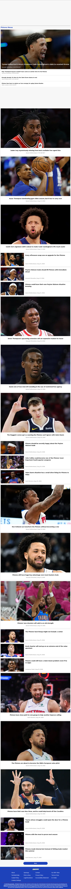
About (13, 872)
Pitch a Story (27, 875)
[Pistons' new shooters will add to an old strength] (35, 604)
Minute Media (11, 884)
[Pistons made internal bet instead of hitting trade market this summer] (35, 853)
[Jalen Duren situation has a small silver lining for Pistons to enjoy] (35, 476)
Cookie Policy (15, 878)
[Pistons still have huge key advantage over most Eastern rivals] (35, 556)
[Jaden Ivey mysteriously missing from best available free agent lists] (35, 131)
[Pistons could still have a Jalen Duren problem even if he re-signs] (35, 665)
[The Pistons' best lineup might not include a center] (35, 635)
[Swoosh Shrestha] (7, 67)
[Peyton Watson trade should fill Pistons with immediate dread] (35, 274)
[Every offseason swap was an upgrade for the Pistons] (35, 259)
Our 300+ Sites (55, 872)
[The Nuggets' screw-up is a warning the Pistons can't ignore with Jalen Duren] (35, 416)
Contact (38, 872)
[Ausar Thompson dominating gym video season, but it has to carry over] (35, 180)
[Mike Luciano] (5, 85)
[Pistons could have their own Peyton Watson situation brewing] (35, 288)
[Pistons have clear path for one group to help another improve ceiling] (35, 696)
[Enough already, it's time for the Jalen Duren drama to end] (35, 78)
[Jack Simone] (29, 481)
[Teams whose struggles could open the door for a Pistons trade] (35, 824)
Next (35, 863)
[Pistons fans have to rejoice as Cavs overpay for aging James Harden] (35, 84)
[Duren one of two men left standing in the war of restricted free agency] (35, 368)
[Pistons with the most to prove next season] (35, 838)
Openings (26, 872)
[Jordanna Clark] (29, 669)
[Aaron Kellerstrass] (6, 79)
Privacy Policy (39, 875)
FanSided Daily (15, 875)
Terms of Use (55, 875)
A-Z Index (54, 878)
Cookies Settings (16, 880)
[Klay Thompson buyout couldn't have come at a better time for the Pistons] (35, 72)
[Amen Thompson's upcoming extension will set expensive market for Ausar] (35, 320)
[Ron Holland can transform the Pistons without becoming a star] (35, 508)
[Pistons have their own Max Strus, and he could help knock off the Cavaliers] (35, 792)
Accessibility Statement (42, 878)
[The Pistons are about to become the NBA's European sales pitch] (35, 744)
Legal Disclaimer (28, 878)
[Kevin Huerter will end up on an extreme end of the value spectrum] (35, 650)
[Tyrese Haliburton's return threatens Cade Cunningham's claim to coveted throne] (35, 49)
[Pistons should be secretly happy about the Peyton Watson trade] (35, 447)
